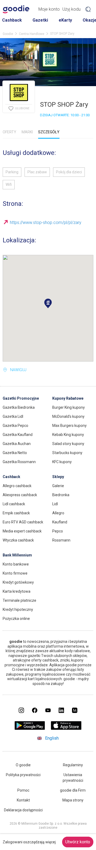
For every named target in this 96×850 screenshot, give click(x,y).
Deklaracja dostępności (23, 810)
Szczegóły (48, 132)
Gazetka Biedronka (19, 407)
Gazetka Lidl (13, 416)
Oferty (9, 132)
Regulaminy (73, 765)
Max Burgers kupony (69, 425)
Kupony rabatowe (67, 398)
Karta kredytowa (16, 591)
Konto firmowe (15, 573)
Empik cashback (16, 513)
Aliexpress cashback (20, 495)
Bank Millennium (17, 555)
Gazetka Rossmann (19, 462)
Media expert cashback (22, 531)
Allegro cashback (17, 486)
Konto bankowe (16, 564)
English (52, 738)
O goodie (23, 765)
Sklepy (58, 477)
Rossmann (61, 540)
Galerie (58, 486)
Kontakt (23, 800)
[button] (48, 303)
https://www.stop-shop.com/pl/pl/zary (45, 222)
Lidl (55, 504)
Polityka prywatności (23, 775)
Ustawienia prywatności (73, 778)
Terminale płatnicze (19, 600)
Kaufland (59, 522)
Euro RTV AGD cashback (23, 522)
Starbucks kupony (67, 453)
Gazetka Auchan (17, 444)
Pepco (57, 531)
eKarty (65, 20)
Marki (27, 132)
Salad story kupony (68, 444)
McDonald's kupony (68, 416)
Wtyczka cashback (18, 540)
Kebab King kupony (68, 434)
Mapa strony (72, 800)
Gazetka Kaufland (18, 434)
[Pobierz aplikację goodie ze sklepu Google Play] (30, 728)
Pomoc (23, 790)
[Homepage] (16, 9)
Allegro (58, 513)
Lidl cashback (14, 504)
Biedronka (60, 495)
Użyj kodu (71, 9)
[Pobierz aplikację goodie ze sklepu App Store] (66, 728)
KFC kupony (62, 462)
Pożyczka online (16, 618)
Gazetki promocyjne (21, 398)
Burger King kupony (68, 407)
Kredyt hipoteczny (18, 609)
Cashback (12, 20)
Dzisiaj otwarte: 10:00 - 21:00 (65, 115)
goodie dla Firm (73, 790)
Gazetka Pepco (15, 425)
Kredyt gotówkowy (18, 582)
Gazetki (40, 20)
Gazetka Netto (15, 453)
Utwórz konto (77, 841)
